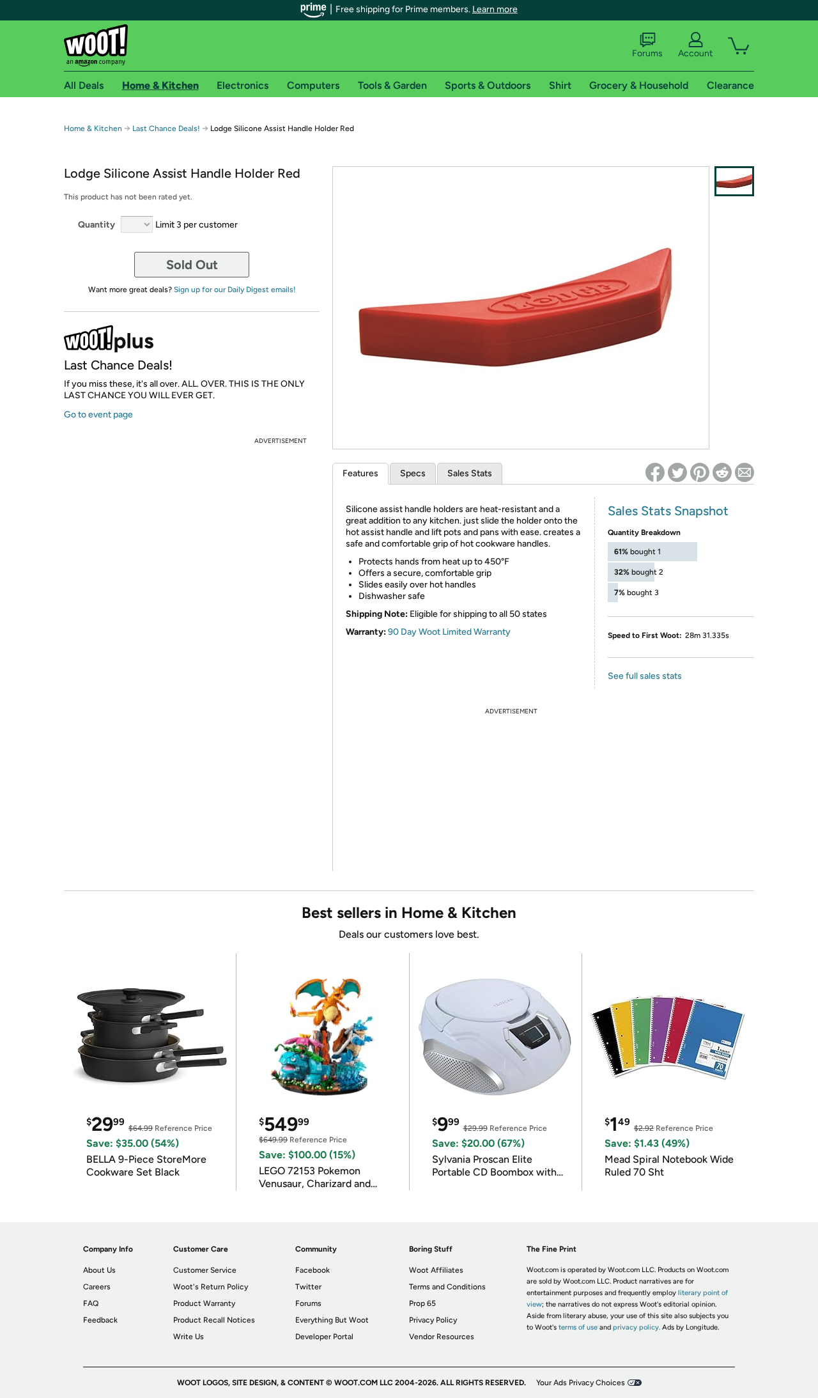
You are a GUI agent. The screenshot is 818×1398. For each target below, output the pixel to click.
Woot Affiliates (436, 1270)
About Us (99, 1270)
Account (695, 53)
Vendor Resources (441, 1336)
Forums (647, 53)
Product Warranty (204, 1303)
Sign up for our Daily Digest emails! (235, 289)
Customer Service (204, 1270)
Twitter (308, 1286)
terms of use (578, 1327)
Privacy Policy (433, 1320)
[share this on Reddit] (722, 472)
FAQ (90, 1303)
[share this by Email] (744, 472)
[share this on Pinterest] (699, 472)
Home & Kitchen (93, 128)
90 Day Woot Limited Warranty (449, 631)
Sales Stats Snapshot (668, 510)
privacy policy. (636, 1327)
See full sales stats (645, 676)
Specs (413, 473)
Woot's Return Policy (210, 1286)
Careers (97, 1286)
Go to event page (98, 414)
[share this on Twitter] (677, 472)
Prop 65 (422, 1303)
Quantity (96, 224)
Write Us (188, 1336)
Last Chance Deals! (166, 128)
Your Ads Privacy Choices (580, 1382)
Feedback (100, 1320)
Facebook (312, 1270)
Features (360, 473)
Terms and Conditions (447, 1286)
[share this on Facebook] (655, 472)
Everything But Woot (332, 1320)
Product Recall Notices (214, 1320)
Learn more (495, 9)
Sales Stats (469, 473)
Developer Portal (324, 1336)
